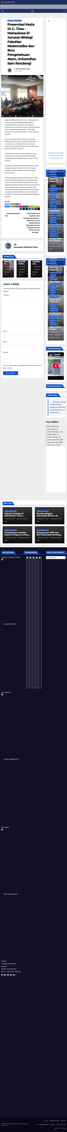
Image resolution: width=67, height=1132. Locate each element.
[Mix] (30, 206)
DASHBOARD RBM (54, 1120)
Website (5, 352)
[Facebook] (6, 204)
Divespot (52, 215)
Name (5, 331)
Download (52, 1124)
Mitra (58, 294)
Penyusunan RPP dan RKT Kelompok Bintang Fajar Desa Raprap (49, 534)
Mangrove (52, 294)
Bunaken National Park (23, 69)
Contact (64, 1128)
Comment (6, 295)
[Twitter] (7, 204)
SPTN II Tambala (54, 176)
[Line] (14, 204)
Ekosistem (59, 215)
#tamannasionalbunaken (57, 407)
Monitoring (53, 220)
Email (5, 341)
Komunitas (52, 195)
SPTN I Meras (18, 20)
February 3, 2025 (43, 537)
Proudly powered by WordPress (9, 1123)
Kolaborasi (53, 274)
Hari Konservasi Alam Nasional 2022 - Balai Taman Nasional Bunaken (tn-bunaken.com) (56, 155)
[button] (61, 11)
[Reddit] (14, 206)
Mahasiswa (10, 20)
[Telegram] (11, 204)
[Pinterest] (18, 204)
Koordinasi (53, 185)
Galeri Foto (57, 1128)
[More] (20, 204)
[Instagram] (13, 204)
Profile (46, 1120)
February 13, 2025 (43, 518)
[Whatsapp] (9, 204)
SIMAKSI (63, 1120)
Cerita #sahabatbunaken (42, 1124)
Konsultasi (53, 197)
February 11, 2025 (11, 537)
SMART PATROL (53, 170)
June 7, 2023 (55, 243)
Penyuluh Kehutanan (55, 201)
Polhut (52, 203)
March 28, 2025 (10, 518)
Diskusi (52, 190)
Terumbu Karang (54, 236)
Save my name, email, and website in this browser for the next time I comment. (22, 367)
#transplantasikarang (56, 409)
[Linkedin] (16, 204)
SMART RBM (52, 172)
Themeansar (4, 1125)
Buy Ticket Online (61, 1124)
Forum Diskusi (53, 192)
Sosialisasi (58, 203)
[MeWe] (26, 206)
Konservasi (53, 217)
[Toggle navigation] (32, 11)
